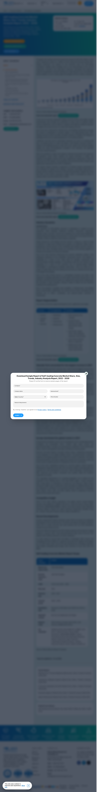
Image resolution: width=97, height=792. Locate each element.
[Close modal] (86, 373)
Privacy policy (42, 410)
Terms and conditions (54, 410)
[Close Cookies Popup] (28, 785)
